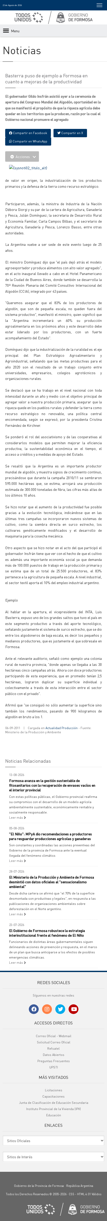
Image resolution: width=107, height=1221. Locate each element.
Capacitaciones (53, 1096)
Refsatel (53, 1048)
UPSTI (53, 1067)
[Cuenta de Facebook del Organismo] (34, 1009)
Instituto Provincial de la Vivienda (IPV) (53, 1109)
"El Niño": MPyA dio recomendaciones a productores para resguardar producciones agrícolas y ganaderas (50, 836)
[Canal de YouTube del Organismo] (73, 1009)
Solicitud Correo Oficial (53, 1042)
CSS (71, 1194)
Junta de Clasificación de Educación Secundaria (53, 1103)
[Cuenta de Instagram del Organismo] (47, 1009)
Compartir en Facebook (29, 133)
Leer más (16, 817)
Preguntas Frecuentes (53, 1061)
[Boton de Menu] (99, 5)
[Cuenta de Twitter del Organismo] (60, 1009)
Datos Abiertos (53, 1055)
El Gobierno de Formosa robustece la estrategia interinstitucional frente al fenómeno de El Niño (47, 932)
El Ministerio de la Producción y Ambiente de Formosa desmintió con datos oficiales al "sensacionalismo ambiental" (51, 882)
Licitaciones (53, 1090)
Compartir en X (72, 133)
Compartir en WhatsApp (29, 141)
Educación (53, 1115)
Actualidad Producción (61, 728)
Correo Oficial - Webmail (53, 1036)
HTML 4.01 (84, 1194)
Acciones (22, 156)
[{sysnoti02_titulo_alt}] (28, 167)
